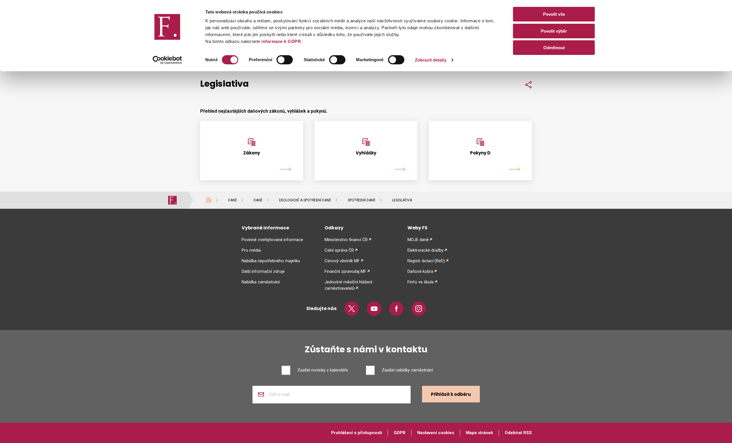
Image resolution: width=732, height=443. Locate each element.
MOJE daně (418, 239)
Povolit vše (554, 14)
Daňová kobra (420, 271)
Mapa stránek (479, 432)
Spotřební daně (361, 200)
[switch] (285, 59)
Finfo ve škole (420, 282)
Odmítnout (554, 47)
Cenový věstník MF (342, 260)
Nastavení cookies (435, 432)
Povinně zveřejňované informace (272, 239)
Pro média (251, 250)
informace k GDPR (280, 41)
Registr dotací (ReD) (426, 260)
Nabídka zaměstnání (261, 282)
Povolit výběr (554, 31)
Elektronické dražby (425, 250)
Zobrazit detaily (430, 59)
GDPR (399, 432)
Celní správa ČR (339, 250)
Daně (232, 200)
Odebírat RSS (518, 432)
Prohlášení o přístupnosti (356, 432)
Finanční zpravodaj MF (345, 271)
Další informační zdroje (263, 271)
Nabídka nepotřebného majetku (271, 260)
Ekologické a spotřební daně (305, 200)
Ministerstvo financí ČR (346, 239)
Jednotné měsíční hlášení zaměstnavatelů (348, 285)
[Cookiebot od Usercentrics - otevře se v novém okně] (167, 60)
